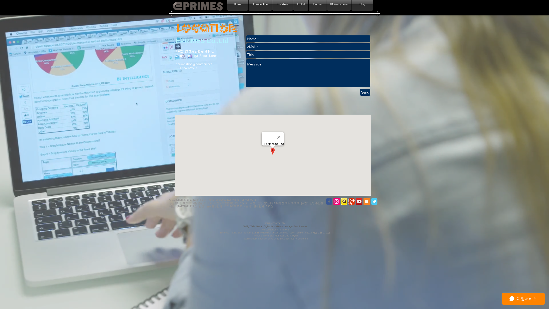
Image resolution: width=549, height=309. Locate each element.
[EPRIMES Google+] (351, 201)
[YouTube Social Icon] (359, 201)
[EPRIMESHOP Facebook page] (329, 201)
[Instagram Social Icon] (336, 201)
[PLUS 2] (344, 201)
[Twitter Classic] (374, 201)
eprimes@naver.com (297, 238)
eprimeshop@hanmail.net (194, 64)
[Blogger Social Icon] (366, 201)
